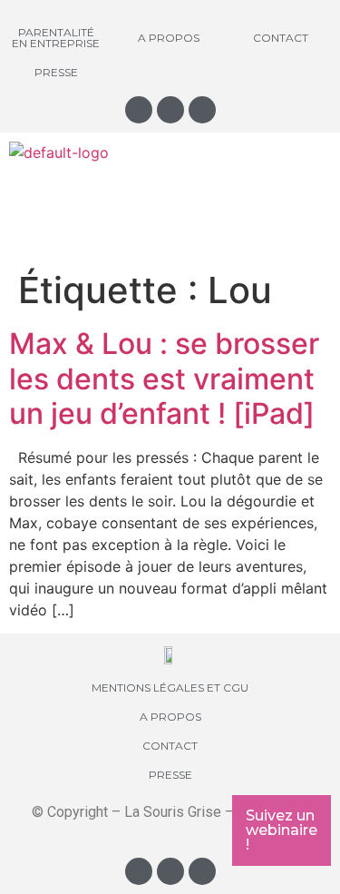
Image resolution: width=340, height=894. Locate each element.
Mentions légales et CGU (170, 687)
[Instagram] (138, 109)
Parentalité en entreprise (56, 37)
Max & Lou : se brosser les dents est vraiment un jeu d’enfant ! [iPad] (164, 378)
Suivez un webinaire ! (281, 830)
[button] (169, 199)
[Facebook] (170, 109)
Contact (280, 37)
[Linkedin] (202, 109)
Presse (56, 72)
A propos (168, 37)
